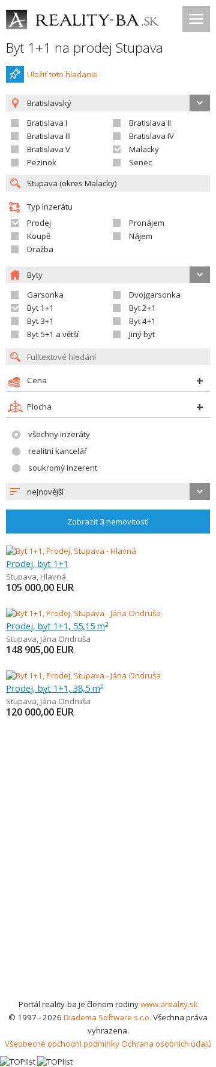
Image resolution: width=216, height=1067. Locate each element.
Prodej (39, 222)
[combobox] (108, 491)
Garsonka (45, 294)
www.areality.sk (169, 1004)
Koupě (38, 236)
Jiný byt (142, 334)
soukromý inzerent (62, 467)
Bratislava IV (151, 136)
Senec (140, 162)
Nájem (140, 236)
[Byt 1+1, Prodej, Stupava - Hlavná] (71, 550)
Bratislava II (150, 122)
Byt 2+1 (142, 307)
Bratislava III (49, 136)
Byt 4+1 (142, 321)
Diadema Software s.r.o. (107, 1017)
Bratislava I (47, 122)
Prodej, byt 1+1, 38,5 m (55, 688)
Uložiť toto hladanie (62, 74)
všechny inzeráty (59, 434)
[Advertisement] (108, 884)
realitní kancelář (57, 450)
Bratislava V (48, 149)
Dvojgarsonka (155, 294)
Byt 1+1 (40, 307)
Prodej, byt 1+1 (37, 563)
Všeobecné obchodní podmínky (62, 1043)
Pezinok (41, 162)
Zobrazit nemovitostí (108, 521)
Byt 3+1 (40, 321)
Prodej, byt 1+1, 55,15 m (57, 626)
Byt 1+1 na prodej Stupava (84, 47)
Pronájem (146, 222)
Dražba (40, 249)
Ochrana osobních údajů (166, 1043)
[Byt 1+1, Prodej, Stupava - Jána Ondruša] (83, 613)
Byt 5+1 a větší (53, 334)
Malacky (144, 149)
